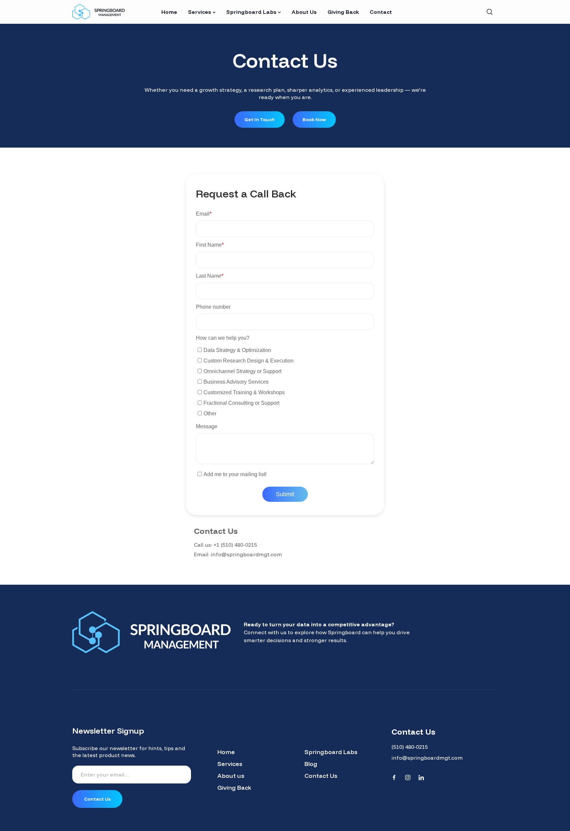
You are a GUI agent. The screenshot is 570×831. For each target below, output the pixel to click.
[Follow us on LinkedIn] (421, 777)
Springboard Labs (331, 752)
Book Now (314, 119)
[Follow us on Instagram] (407, 777)
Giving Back (234, 787)
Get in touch (259, 119)
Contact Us (320, 775)
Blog (310, 764)
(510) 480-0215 (410, 747)
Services (229, 764)
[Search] (489, 12)
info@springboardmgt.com (246, 554)
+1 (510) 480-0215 (235, 544)
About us (230, 775)
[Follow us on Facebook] (394, 777)
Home (226, 752)
